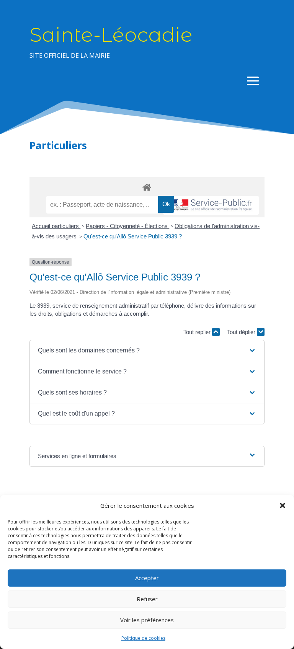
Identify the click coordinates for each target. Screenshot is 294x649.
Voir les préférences (147, 620)
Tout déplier (242, 332)
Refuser (147, 599)
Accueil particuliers (56, 226)
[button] (282, 505)
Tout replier (197, 332)
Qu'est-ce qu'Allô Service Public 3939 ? (132, 236)
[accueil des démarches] (147, 187)
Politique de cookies (143, 638)
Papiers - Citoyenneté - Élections (127, 226)
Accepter (147, 578)
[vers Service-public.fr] (211, 205)
